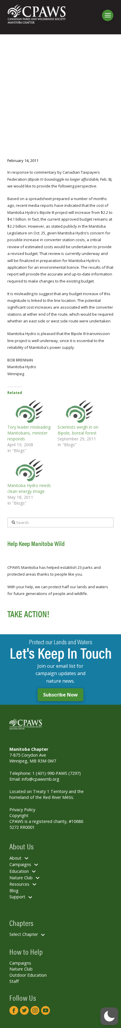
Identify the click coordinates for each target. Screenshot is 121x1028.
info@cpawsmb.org (40, 779)
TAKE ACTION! (28, 613)
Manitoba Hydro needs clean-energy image (29, 488)
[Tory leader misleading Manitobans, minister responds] (29, 411)
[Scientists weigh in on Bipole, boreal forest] (80, 411)
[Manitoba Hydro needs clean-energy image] (29, 470)
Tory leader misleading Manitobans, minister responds (29, 433)
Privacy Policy (22, 809)
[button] (107, 15)
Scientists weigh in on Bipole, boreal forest (78, 430)
